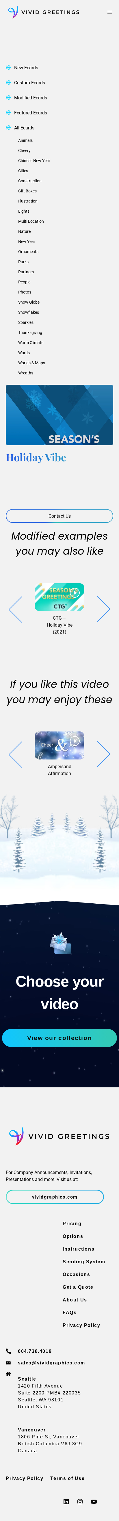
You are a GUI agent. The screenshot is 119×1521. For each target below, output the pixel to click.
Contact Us (60, 516)
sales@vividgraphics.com (51, 1362)
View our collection (59, 1038)
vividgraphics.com (55, 1197)
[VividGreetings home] (42, 12)
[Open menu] (109, 12)
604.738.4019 (35, 1351)
